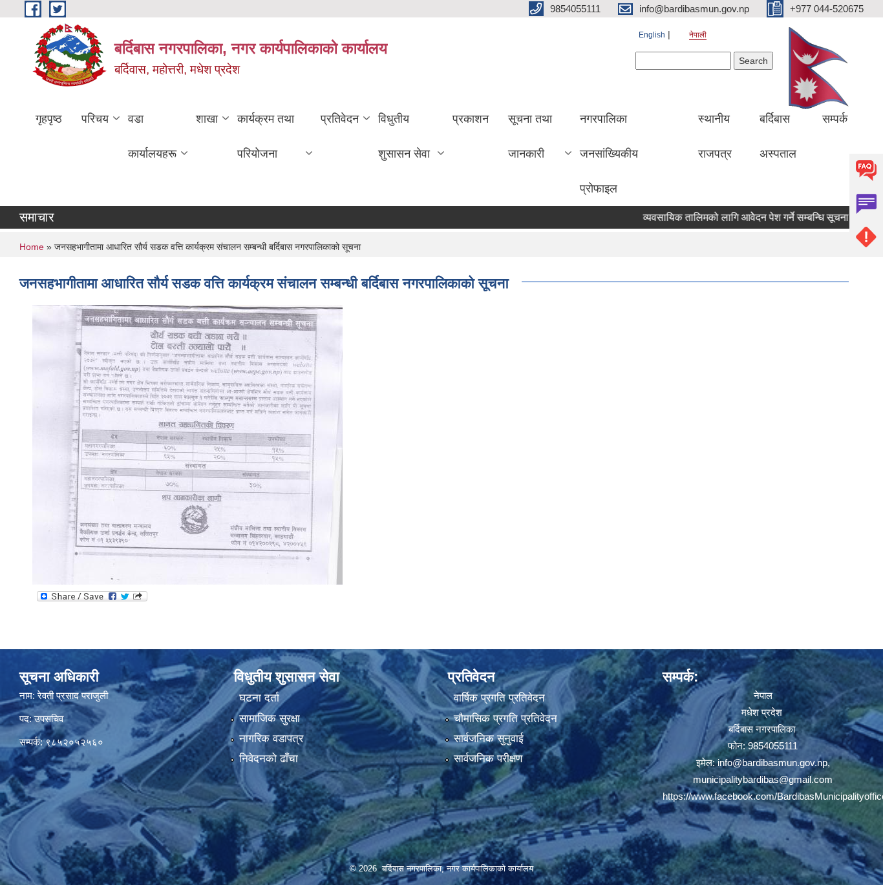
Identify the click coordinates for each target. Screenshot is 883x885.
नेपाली (698, 34)
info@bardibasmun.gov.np (772, 762)
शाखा (207, 118)
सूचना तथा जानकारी (530, 136)
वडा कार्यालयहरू (152, 136)
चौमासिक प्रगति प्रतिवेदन (505, 719)
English (652, 34)
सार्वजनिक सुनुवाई (489, 739)
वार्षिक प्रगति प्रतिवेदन (499, 698)
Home (31, 247)
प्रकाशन (470, 118)
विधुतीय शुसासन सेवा (404, 136)
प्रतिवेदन (340, 118)
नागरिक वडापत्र (271, 739)
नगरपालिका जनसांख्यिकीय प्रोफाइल (609, 153)
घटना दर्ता (259, 698)
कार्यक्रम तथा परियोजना (265, 136)
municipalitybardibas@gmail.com (763, 779)
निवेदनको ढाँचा (268, 759)
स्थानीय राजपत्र (715, 136)
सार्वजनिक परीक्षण (488, 759)
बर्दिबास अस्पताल (778, 136)
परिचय (95, 118)
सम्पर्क (834, 118)
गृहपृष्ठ (49, 118)
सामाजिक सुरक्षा (269, 719)
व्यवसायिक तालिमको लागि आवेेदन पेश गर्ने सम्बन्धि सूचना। (727, 217)
